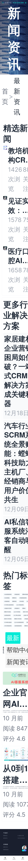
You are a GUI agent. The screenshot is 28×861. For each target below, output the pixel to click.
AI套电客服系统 (18, 625)
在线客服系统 (7, 615)
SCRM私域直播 (7, 622)
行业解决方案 (21, 835)
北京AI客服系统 (20, 605)
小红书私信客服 (17, 615)
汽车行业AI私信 (21, 838)
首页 (5, 96)
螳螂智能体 (5, 849)
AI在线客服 (6, 598)
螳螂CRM (5, 847)
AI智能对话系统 (8, 608)
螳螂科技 (14, 598)
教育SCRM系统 (7, 618)
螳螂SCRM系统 (17, 618)
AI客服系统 (17, 594)
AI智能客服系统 (23, 598)
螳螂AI (23, 608)
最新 (13, 638)
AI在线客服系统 (8, 594)
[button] (24, 848)
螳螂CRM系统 (7, 612)
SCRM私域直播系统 (9, 605)
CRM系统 (21, 601)
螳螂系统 (14, 601)
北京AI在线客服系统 (19, 622)
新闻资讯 (5, 838)
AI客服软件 (17, 608)
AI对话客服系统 (8, 625)
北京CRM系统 (17, 612)
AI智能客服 (6, 601)
